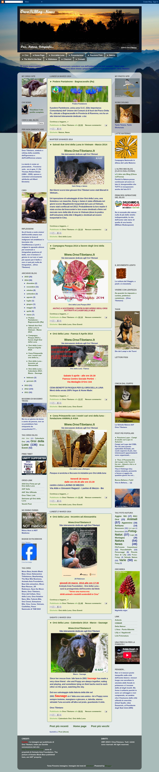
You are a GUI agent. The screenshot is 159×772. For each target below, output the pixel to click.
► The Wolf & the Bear (31, 59)
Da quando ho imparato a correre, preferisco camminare (125, 295)
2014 (26, 280)
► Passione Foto (95, 55)
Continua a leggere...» (59, 122)
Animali (132, 519)
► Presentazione (76, 55)
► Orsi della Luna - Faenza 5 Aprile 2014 (71, 333)
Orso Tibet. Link (28, 495)
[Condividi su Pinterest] (60, 129)
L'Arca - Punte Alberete (124, 629)
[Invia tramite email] (51, 129)
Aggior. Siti (121, 516)
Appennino (127, 522)
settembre (31, 294)
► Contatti (80, 59)
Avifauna (119, 525)
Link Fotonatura (122, 636)
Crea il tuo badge (27, 562)
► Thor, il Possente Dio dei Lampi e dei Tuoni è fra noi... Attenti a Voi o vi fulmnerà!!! (125, 463)
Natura (61, 132)
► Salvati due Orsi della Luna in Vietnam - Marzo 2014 (78, 144)
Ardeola (118, 620)
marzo (29, 315)
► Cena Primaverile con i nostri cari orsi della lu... (34, 355)
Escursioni (119, 531)
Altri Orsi (25, 438)
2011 (26, 392)
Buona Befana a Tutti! (124, 480)
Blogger (108, 766)
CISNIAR (118, 623)
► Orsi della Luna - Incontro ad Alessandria (73, 516)
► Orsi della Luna (56, 55)
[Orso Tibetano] (29, 560)
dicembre (31, 283)
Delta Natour (120, 626)
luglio (29, 301)
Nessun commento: (93, 125)
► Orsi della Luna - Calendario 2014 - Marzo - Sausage (79, 622)
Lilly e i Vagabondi (123, 633)
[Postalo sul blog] (53, 129)
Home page (79, 726)
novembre (31, 287)
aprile (29, 311)
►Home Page (38, 55)
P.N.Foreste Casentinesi (126, 547)
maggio (30, 308)
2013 (26, 385)
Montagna (120, 537)
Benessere (119, 528)
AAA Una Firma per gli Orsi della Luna (31, 485)
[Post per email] (105, 125)
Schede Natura (130, 557)
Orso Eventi (77, 324)
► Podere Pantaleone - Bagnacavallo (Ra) (72, 81)
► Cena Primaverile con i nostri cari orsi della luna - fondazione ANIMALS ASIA (77, 417)
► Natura (111, 55)
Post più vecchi (100, 726)
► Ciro (25, 55)
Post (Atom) (64, 732)
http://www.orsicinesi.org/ (32, 749)
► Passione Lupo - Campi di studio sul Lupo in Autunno (126, 440)
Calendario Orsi (65, 718)
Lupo (132, 535)
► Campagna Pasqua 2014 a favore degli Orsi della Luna (34, 338)
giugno (30, 304)
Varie (122, 560)
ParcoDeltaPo (126, 550)
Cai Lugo (131, 528)
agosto (30, 297)
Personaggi (120, 552)
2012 (26, 389)
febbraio (30, 378)
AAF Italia (26, 489)
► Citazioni (66, 59)
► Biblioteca (51, 59)
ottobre (30, 290)
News (67, 132)
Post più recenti (59, 726)
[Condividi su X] (55, 129)
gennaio (30, 381)
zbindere (90, 766)
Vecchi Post (27, 504)
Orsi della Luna (65, 237)
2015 (26, 277)
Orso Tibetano (26, 542)
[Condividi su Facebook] (58, 129)
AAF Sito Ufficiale (29, 492)
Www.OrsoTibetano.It (79, 150)
